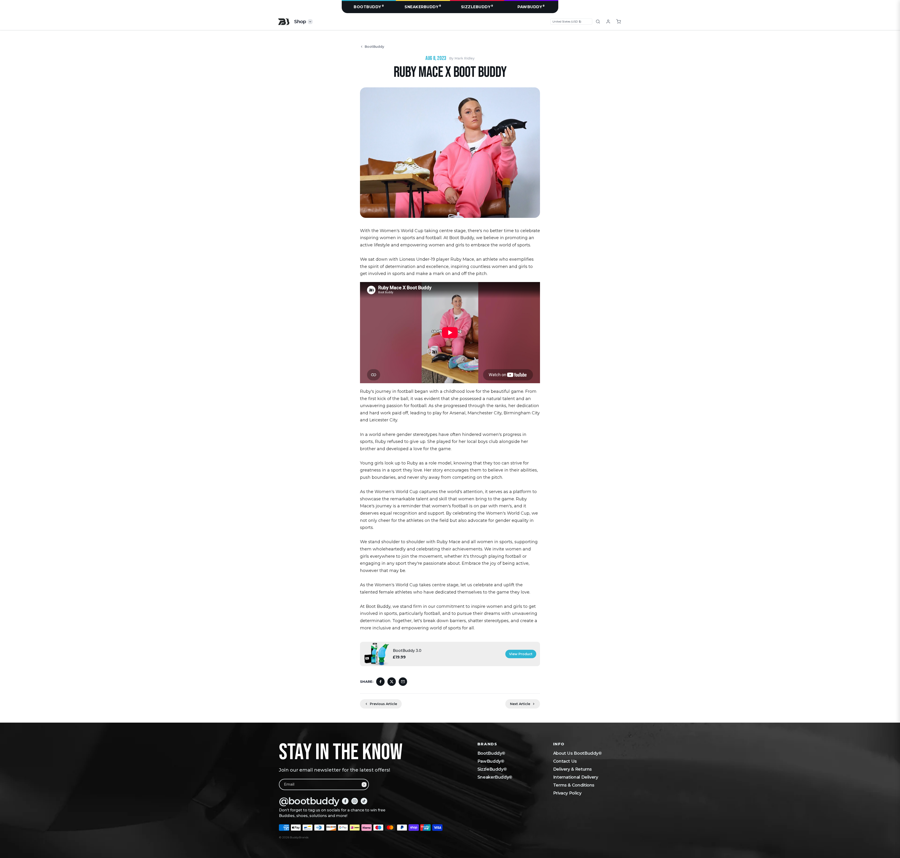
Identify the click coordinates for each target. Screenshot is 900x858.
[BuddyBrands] (283, 21)
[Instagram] (354, 801)
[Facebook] (345, 801)
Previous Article (383, 704)
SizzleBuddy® (492, 769)
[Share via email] (403, 681)
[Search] (598, 21)
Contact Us (565, 761)
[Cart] (618, 21)
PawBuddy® (490, 761)
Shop (300, 21)
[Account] (608, 21)
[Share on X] (391, 681)
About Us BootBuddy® (577, 753)
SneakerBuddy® (494, 777)
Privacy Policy (567, 793)
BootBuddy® (491, 753)
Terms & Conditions (574, 785)
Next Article (520, 704)
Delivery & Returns (572, 769)
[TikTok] (364, 801)
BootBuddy (369, 6)
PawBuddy (531, 6)
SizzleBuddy (477, 6)
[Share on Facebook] (380, 681)
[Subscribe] (364, 784)
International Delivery (575, 777)
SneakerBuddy (423, 6)
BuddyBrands (299, 837)
